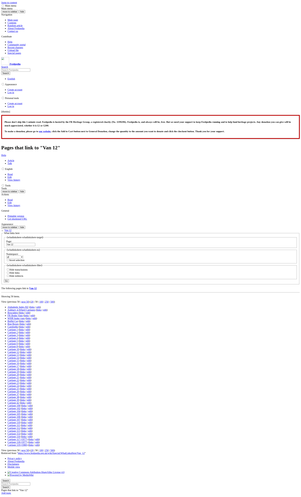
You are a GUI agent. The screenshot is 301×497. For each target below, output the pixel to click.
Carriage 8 (13, 346)
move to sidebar (10, 11)
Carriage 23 (13, 383)
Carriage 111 (14, 425)
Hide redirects (16, 276)
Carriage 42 (13, 402)
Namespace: (12, 254)
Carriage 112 (14, 428)
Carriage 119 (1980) (17, 445)
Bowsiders (13, 312)
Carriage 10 (13, 349)
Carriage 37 (13, 394)
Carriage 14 (13, 357)
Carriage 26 (13, 391)
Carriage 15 (13, 360)
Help (3, 155)
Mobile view (14, 467)
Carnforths (13, 326)
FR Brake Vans (15, 315)
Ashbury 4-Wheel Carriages (21, 310)
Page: (9, 241)
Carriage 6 (13, 343)
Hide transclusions (18, 269)
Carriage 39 (13, 400)
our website (45, 131)
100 (41, 301)
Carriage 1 (13, 329)
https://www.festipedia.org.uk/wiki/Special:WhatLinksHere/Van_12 (51, 453)
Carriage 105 (14, 414)
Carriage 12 (13, 352)
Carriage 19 (13, 371)
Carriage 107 (14, 419)
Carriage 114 (14, 433)
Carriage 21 (13, 377)
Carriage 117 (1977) (17, 439)
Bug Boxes (13, 324)
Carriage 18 (13, 369)
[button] (3, 6)
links (32, 307)
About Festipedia (16, 461)
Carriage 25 (13, 388)
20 (32, 301)
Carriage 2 (13, 332)
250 (47, 301)
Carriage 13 (13, 355)
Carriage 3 (13, 335)
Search (6, 73)
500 (52, 301)
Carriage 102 (14, 408)
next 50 (25, 301)
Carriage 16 (13, 363)
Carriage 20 (13, 374)
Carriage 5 (13, 341)
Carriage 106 (14, 417)
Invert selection (16, 260)
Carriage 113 (14, 431)
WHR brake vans (16, 318)
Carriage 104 (14, 411)
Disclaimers (13, 464)
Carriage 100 (14, 405)
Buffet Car (13, 321)
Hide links (14, 272)
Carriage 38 (13, 397)
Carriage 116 (14, 436)
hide (22, 11)
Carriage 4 (13, 338)
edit (38, 307)
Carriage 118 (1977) (17, 442)
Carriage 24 (13, 386)
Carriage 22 (13, 380)
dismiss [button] (5, 111)
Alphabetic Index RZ (18, 307)
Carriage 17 (13, 366)
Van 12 (7, 230)
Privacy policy (15, 458)
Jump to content (9, 2)
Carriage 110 (14, 422)
